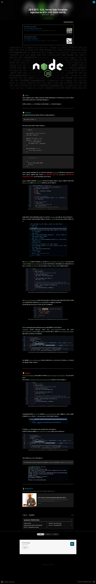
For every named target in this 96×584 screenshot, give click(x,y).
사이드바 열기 (2, 2)
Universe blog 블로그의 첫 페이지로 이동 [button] (48, 2)
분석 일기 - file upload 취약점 (55, 525)
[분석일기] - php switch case (55, 523)
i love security (25, 544)
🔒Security (52, 14)
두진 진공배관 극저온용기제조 (31, 39)
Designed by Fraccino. (88, 581)
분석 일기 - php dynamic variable (31, 527)
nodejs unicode (27, 523)
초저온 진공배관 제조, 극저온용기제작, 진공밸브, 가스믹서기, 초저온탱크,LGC (41, 40)
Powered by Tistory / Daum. (9, 581)
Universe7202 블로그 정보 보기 (94, 2)
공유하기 (48, 534)
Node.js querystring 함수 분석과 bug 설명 (33, 525)
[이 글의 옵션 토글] (27, 515)
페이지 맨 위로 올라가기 (94, 582)
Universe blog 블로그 (2, 582)
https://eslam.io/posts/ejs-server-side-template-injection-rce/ (38, 491)
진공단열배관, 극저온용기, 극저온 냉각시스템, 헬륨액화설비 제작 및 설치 (40, 30)
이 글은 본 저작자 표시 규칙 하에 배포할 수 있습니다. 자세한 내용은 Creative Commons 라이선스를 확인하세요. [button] (72, 515)
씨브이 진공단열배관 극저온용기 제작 (33, 29)
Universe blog (26, 543)
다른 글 (55, 534)
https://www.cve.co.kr (28, 26)
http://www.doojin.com (29, 36)
